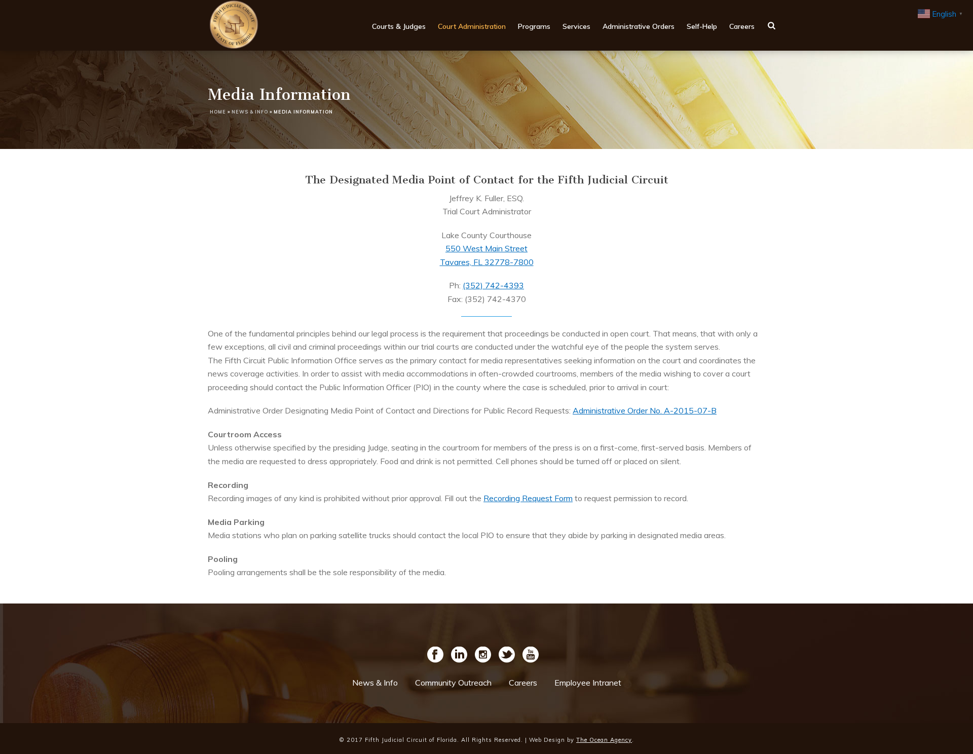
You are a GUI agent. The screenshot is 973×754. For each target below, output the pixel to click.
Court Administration (472, 26)
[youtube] (530, 655)
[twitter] (507, 655)
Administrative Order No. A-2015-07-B (645, 410)
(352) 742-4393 (493, 285)
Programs (534, 26)
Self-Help (702, 26)
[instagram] (483, 655)
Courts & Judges (399, 26)
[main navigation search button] (771, 25)
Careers (742, 26)
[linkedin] (459, 655)
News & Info (250, 112)
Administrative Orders (639, 26)
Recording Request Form (528, 498)
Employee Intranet (587, 682)
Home (218, 112)
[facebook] (435, 655)
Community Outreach (453, 682)
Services (576, 26)
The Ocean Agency (604, 739)
